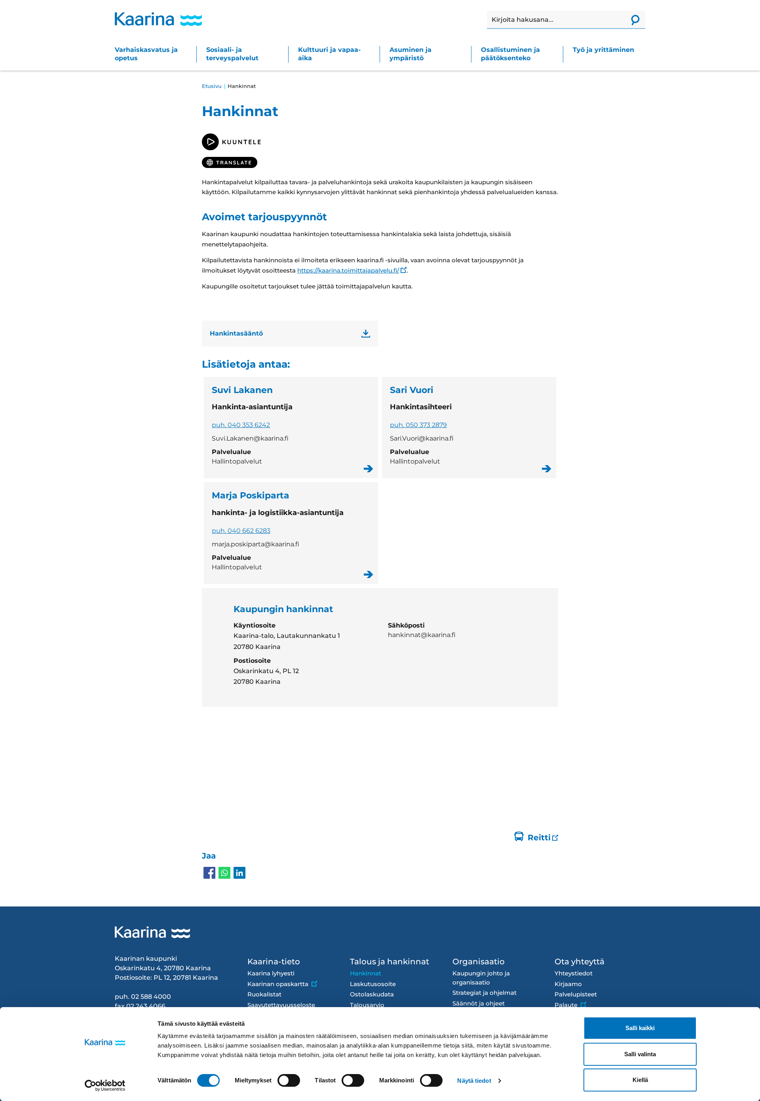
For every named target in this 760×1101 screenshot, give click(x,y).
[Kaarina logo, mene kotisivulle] (158, 19)
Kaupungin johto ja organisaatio (481, 977)
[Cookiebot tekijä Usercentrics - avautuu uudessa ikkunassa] (105, 1085)
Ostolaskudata (372, 994)
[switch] (288, 1080)
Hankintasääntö (236, 333)
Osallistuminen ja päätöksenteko (510, 54)
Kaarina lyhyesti (270, 973)
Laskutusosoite (373, 984)
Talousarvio (367, 1005)
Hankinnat (365, 973)
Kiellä (640, 1079)
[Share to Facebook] (209, 873)
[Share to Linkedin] (239, 873)
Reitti (539, 837)
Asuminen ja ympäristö (410, 54)
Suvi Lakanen (291, 428)
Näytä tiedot (474, 1080)
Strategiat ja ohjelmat (484, 992)
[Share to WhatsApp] (224, 873)
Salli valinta (640, 1054)
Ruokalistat (264, 994)
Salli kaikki (640, 1028)
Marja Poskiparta (291, 533)
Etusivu (212, 86)
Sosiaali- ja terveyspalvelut (232, 54)
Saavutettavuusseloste (281, 1005)
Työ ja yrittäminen (603, 49)
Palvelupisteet (576, 994)
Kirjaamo (568, 984)
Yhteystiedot (574, 973)
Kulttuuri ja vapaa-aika (329, 54)
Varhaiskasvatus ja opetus (146, 54)
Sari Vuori (469, 428)
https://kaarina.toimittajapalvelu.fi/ (348, 270)
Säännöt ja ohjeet (478, 1003)
